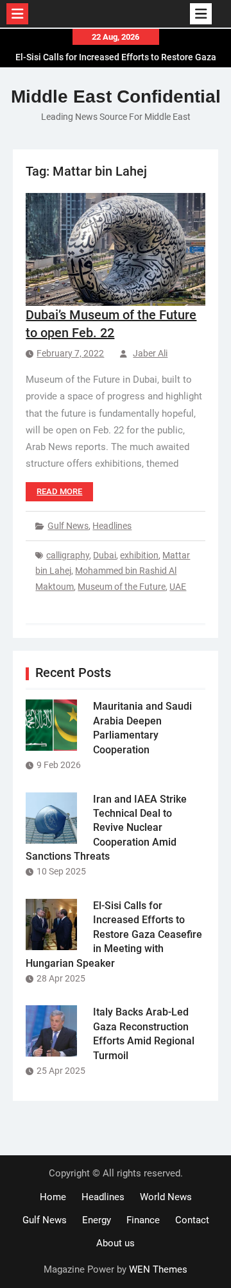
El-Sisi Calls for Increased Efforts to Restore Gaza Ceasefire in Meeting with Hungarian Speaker (114, 934)
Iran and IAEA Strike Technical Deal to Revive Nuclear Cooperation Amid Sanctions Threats (106, 828)
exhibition (139, 555)
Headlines (112, 526)
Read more (59, 491)
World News (166, 1197)
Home (53, 1197)
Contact (192, 1220)
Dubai (104, 555)
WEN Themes (158, 1269)
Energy (96, 1220)
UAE (177, 586)
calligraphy (67, 555)
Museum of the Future (122, 586)
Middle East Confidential (116, 96)
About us (115, 1243)
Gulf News (68, 526)
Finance (143, 1220)
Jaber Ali (150, 353)
